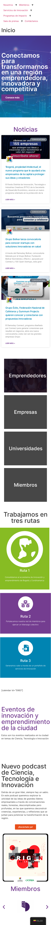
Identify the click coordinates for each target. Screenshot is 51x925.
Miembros (24, 5)
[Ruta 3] (25, 648)
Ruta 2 (25, 616)
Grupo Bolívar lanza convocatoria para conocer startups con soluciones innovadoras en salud (23, 243)
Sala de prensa (11, 21)
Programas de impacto (15, 15)
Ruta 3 (25, 661)
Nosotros (8, 5)
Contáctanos (31, 21)
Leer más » (10, 200)
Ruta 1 (25, 570)
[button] (3, 906)
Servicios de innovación (15, 10)
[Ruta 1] (25, 549)
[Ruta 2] (25, 603)
